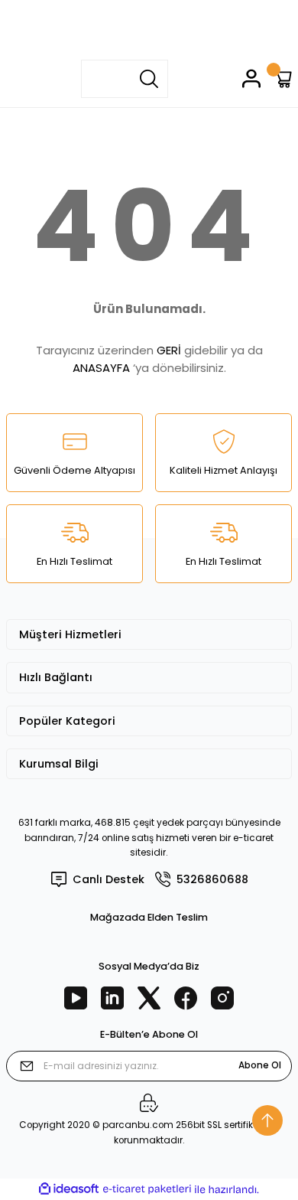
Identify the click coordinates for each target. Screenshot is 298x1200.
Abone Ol (259, 1065)
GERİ (169, 350)
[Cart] (282, 78)
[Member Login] (251, 78)
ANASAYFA (101, 368)
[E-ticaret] (147, 1189)
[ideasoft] (68, 1189)
